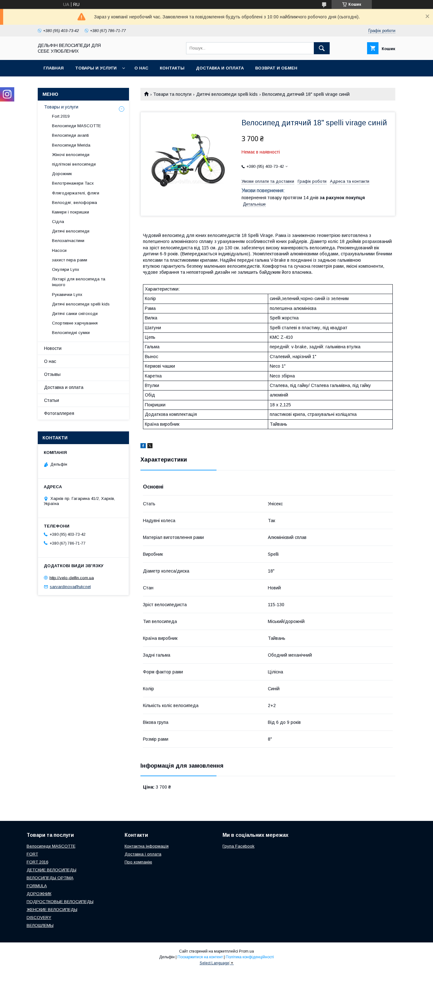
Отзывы (52, 374)
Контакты (172, 68)
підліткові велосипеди (74, 164)
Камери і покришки (70, 212)
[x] (149, 446)
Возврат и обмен (276, 68)
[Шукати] (322, 48)
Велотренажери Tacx (73, 183)
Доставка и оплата (220, 68)
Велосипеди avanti (70, 135)
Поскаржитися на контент (200, 957)
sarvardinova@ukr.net (70, 586)
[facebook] (143, 446)
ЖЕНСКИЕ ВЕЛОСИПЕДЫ (52, 909)
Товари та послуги (172, 94)
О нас (141, 68)
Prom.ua (246, 951)
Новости (52, 348)
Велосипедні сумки (71, 332)
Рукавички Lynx (67, 294)
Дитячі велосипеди (70, 231)
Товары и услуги (96, 68)
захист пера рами (69, 260)
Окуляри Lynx (65, 269)
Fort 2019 (60, 116)
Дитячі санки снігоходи (75, 313)
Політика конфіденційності (250, 957)
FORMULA (37, 885)
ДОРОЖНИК (39, 893)
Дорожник (62, 173)
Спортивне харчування (75, 323)
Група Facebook (239, 846)
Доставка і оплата (143, 854)
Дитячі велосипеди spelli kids (227, 94)
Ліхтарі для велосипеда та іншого (78, 282)
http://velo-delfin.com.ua (71, 577)
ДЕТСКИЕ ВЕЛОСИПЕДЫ (51, 870)
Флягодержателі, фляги (75, 193)
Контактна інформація (147, 846)
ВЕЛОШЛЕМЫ (40, 925)
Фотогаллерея (59, 413)
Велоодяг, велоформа (74, 202)
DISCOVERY (39, 917)
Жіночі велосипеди (70, 154)
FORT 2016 (37, 862)
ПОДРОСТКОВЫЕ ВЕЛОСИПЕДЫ (60, 901)
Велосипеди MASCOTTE (76, 125)
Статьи (51, 400)
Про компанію (138, 862)
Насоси (59, 250)
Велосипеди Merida (71, 145)
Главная (53, 68)
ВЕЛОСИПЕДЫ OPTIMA (50, 877)
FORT (32, 854)
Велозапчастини (68, 240)
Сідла (58, 221)
